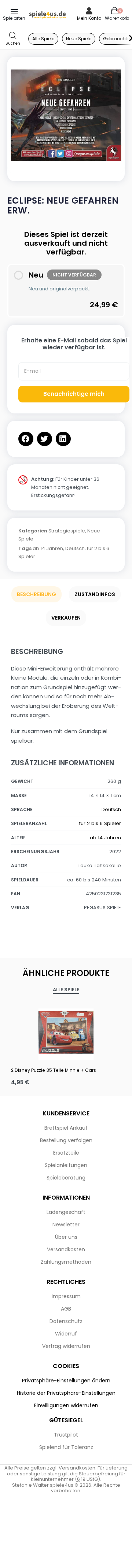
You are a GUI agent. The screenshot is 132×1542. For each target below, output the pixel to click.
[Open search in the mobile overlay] (13, 39)
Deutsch (75, 548)
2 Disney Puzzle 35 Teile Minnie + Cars (53, 1070)
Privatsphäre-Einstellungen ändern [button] (66, 1380)
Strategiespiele (66, 530)
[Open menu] (14, 12)
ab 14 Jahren (48, 548)
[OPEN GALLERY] (66, 115)
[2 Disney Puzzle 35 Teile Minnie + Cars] (66, 1032)
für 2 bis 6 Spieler (100, 823)
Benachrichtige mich (73, 394)
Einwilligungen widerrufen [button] (66, 1405)
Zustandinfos (94, 594)
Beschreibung (36, 594)
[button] (25, 439)
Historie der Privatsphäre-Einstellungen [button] (66, 1393)
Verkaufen (66, 617)
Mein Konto (89, 18)
